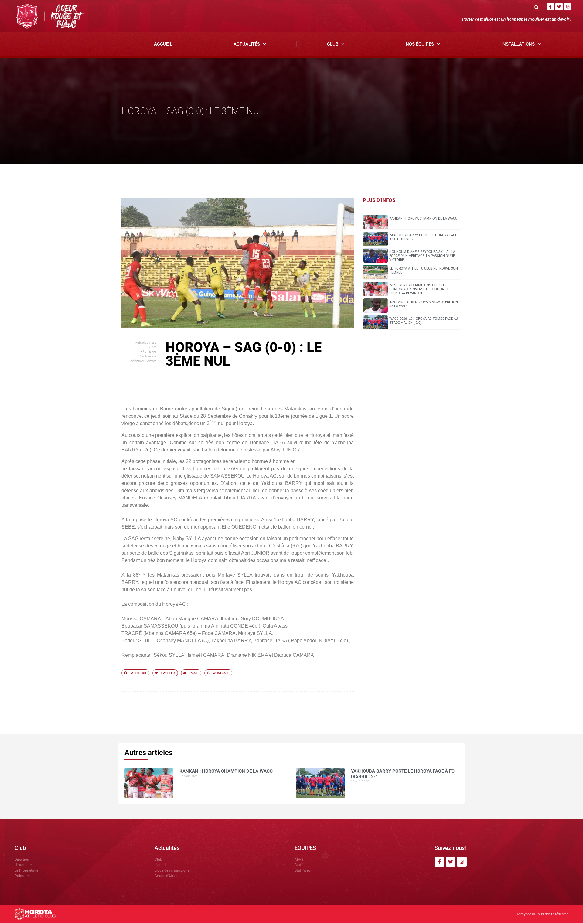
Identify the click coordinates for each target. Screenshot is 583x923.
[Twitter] (559, 6)
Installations (518, 44)
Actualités (247, 44)
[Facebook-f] (550, 6)
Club (332, 44)
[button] (536, 7)
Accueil (163, 44)
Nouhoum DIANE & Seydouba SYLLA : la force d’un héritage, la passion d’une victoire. (422, 256)
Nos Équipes (420, 44)
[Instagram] (567, 6)
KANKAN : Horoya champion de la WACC (423, 218)
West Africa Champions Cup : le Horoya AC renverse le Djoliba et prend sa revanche (419, 289)
